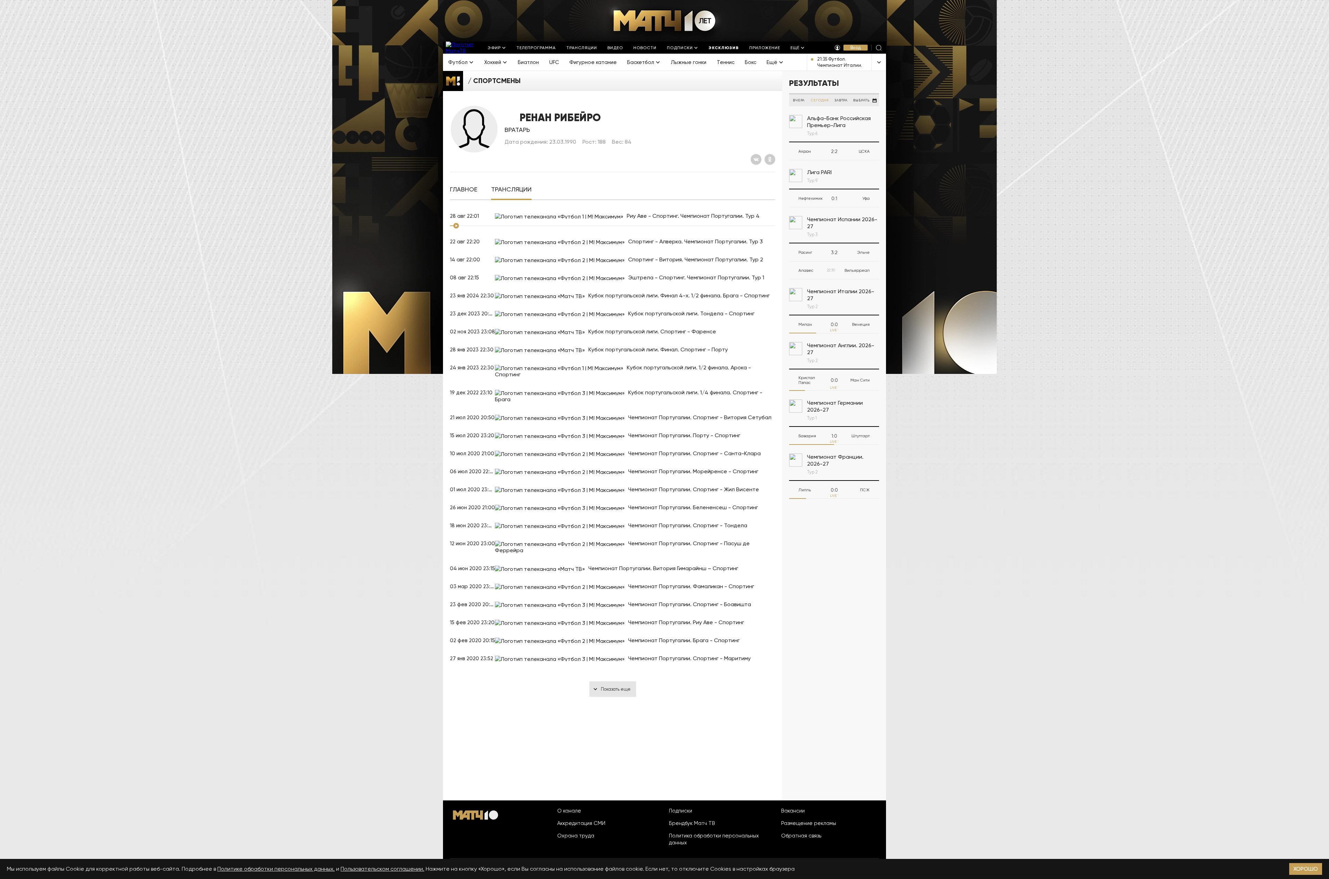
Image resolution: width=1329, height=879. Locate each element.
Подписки (680, 811)
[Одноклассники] (770, 159)
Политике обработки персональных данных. (276, 868)
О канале (569, 811)
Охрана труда (575, 836)
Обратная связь (801, 836)
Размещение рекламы (808, 823)
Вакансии (793, 811)
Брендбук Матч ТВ (692, 823)
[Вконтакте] (756, 159)
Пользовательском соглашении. (382, 868)
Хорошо (1305, 868)
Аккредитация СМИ (581, 823)
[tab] (463, 189)
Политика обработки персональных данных (714, 839)
